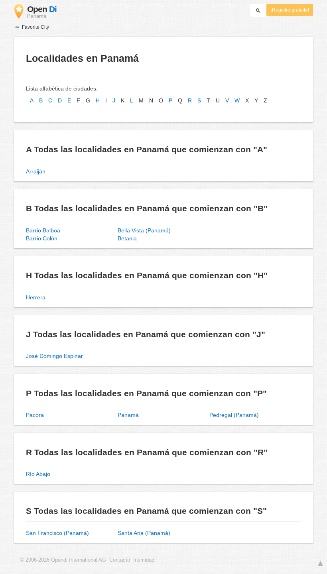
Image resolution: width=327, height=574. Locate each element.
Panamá (128, 415)
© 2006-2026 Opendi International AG (63, 560)
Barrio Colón (41, 238)
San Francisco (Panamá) (57, 533)
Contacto (119, 560)
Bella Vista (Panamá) (144, 230)
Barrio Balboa (43, 230)
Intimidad (143, 560)
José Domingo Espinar (54, 356)
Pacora (35, 415)
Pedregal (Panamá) (234, 415)
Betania (127, 238)
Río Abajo (38, 474)
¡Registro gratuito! (289, 10)
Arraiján (35, 171)
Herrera (35, 297)
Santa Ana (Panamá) (144, 533)
